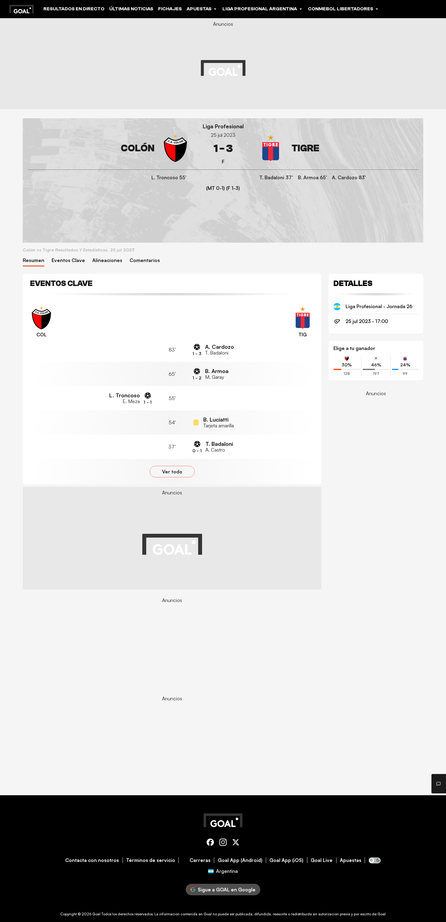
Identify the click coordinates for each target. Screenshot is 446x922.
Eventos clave (68, 260)
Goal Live (322, 860)
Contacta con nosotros (92, 860)
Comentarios (145, 260)
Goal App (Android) (240, 860)
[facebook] (210, 843)
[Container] (108, 148)
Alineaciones (107, 260)
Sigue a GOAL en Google (226, 890)
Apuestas (350, 860)
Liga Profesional (223, 126)
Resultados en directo (73, 9)
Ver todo (172, 472)
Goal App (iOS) (286, 860)
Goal (96, 914)
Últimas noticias (131, 9)
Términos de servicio (150, 860)
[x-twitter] (236, 843)
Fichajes (170, 9)
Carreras (200, 860)
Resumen (33, 260)
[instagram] (223, 843)
